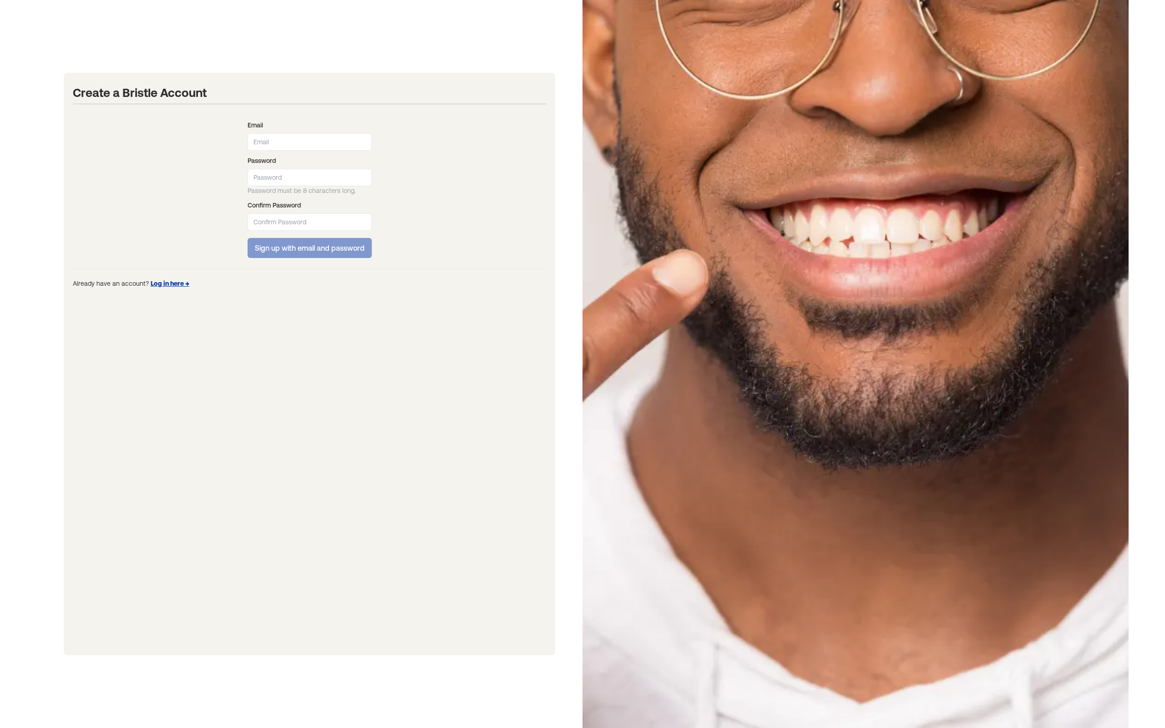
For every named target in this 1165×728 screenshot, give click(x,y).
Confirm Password (274, 205)
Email (255, 125)
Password (262, 160)
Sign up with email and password (310, 248)
